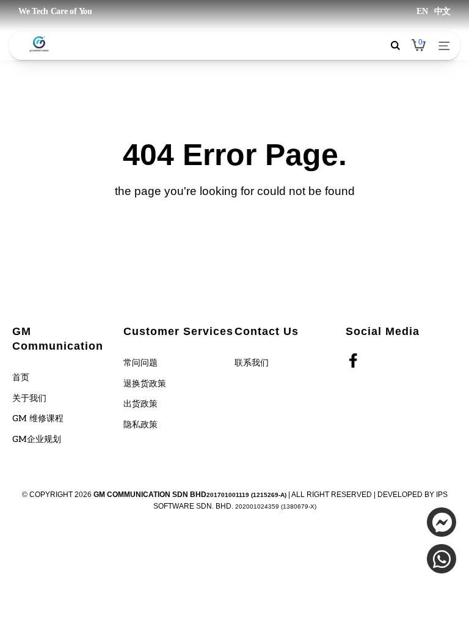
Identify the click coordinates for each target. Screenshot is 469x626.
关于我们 (29, 398)
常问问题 (140, 363)
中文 (442, 11)
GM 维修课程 (38, 418)
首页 (20, 377)
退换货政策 (144, 383)
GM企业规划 (36, 439)
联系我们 (251, 363)
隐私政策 (140, 424)
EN (421, 11)
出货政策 (140, 404)
